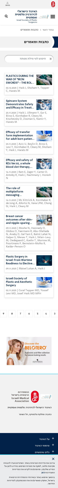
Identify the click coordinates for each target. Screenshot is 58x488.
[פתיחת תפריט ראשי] (52, 17)
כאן (43, 473)
